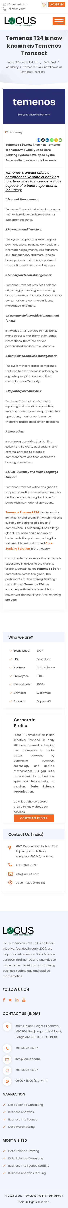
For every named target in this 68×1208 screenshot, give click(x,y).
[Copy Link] (56, 140)
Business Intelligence (23, 1119)
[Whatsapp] (51, 140)
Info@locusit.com (27, 874)
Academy (15, 132)
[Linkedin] (47, 140)
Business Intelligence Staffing (28, 1166)
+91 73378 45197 (16, 9)
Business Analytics (21, 1112)
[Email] (60, 140)
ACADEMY (56, 4)
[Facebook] (38, 140)
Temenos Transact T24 (22, 512)
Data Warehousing (21, 1127)
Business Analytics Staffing (27, 1173)
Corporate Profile (34, 818)
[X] (43, 140)
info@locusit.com (17, 4)
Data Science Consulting (25, 1105)
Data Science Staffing (23, 1151)
